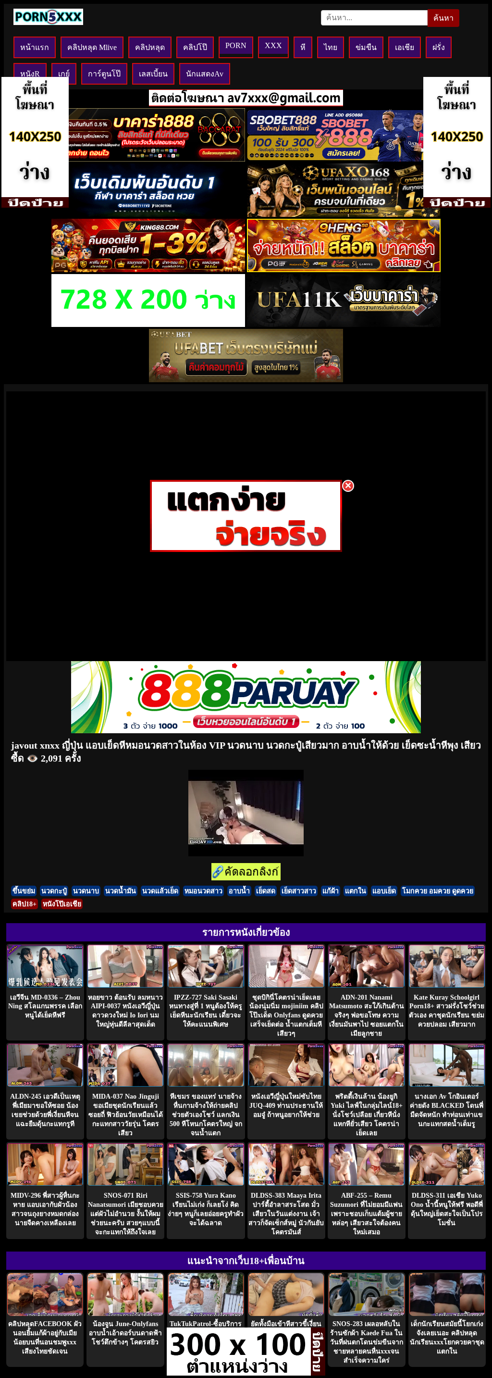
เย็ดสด (265, 891)
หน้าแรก (34, 47)
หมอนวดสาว (203, 891)
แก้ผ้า (330, 891)
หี (303, 47)
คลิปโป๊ (195, 47)
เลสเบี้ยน (153, 74)
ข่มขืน (366, 47)
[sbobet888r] (344, 159)
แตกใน (355, 891)
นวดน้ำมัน (120, 891)
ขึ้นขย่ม (23, 891)
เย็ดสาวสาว (299, 891)
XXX (273, 45)
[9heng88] (344, 269)
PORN (235, 45)
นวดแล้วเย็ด (160, 891)
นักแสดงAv (204, 74)
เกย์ (64, 74)
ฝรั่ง (438, 47)
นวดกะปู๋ (54, 891)
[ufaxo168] (344, 214)
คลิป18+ (24, 904)
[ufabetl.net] (246, 380)
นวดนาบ (86, 891)
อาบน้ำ (239, 891)
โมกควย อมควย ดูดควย (437, 891)
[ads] (239, 1373)
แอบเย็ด (384, 891)
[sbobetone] (148, 214)
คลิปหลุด (150, 47)
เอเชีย (404, 47)
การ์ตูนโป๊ (104, 74)
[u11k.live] (344, 324)
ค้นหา (443, 18)
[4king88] (148, 269)
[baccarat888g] (148, 159)
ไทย (330, 47)
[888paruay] (246, 549)
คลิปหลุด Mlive (92, 47)
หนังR (30, 74)
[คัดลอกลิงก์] (246, 872)
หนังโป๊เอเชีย (62, 904)
